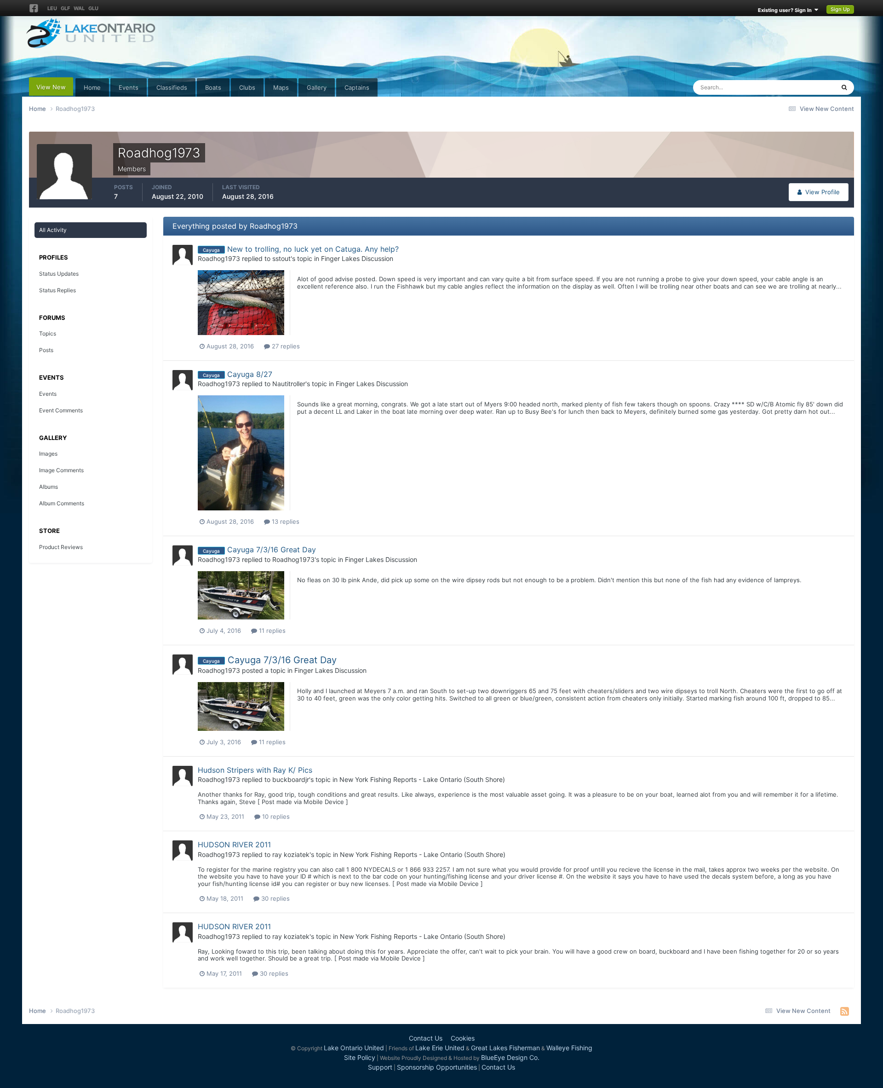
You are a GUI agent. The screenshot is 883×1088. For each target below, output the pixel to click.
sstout (281, 258)
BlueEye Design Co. (510, 1057)
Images (48, 453)
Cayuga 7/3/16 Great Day (271, 549)
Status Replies (57, 290)
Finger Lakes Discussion (357, 258)
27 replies (285, 346)
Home (92, 87)
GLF (65, 8)
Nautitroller (288, 384)
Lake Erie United (439, 1048)
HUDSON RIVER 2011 (234, 844)
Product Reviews (61, 547)
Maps (281, 87)
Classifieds (171, 87)
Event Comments (61, 410)
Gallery (317, 87)
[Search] (844, 87)
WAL (79, 8)
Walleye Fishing (569, 1048)
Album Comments (61, 503)
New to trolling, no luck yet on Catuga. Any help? (313, 249)
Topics (47, 333)
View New (51, 87)
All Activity (53, 229)
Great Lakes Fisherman (505, 1048)
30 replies (274, 898)
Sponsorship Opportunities (437, 1067)
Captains (356, 87)
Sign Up (840, 9)
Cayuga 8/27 (249, 374)
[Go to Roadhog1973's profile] (182, 255)
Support (380, 1067)
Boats (213, 87)
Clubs (247, 87)
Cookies (463, 1038)
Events (128, 87)
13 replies (284, 521)
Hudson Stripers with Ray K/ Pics (255, 770)
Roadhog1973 (219, 258)
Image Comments (61, 470)
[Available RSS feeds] (844, 1011)
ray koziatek (291, 854)
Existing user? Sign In (786, 10)
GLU (93, 8)
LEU (52, 8)
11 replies (271, 630)
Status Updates (802, 87)
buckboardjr (290, 779)
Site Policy (359, 1057)
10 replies (275, 816)
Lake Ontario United (354, 1048)
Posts (46, 350)
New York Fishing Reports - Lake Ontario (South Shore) (422, 779)
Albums (48, 486)
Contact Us (425, 1038)
